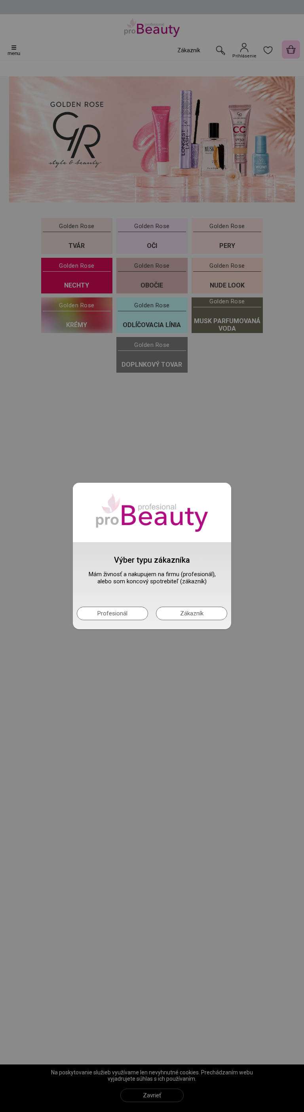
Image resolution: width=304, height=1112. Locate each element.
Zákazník (191, 613)
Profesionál (112, 613)
